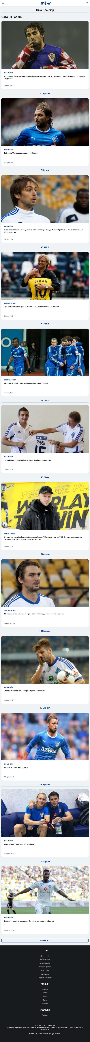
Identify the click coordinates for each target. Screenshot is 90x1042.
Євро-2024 (45, 970)
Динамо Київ (45, 956)
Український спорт (45, 978)
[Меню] (5, 3)
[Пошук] (87, 3)
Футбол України (45, 963)
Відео (45, 1000)
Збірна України (45, 959)
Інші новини (45, 974)
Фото (45, 996)
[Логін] (82, 3)
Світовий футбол (45, 967)
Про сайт (45, 1015)
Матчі (45, 993)
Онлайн (45, 1003)
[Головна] (45, 3)
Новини (45, 989)
